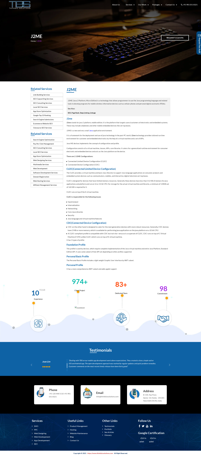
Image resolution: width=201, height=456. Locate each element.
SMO (36, 426)
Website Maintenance (79, 433)
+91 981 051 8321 (190, 4)
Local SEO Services (40, 107)
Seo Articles (109, 432)
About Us (116, 4)
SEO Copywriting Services (43, 99)
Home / (34, 41)
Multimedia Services (41, 164)
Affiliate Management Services (45, 185)
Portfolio (108, 429)
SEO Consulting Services (42, 103)
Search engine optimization (43, 140)
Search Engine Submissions (43, 119)
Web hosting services (41, 181)
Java (91, 130)
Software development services (45, 173)
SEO (36, 444)
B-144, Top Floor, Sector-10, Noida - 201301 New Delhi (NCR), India (153, 398)
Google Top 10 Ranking (42, 115)
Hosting (73, 430)
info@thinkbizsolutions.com (107, 396)
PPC (36, 430)
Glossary (108, 435)
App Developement (42, 440)
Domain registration (41, 177)
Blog (72, 437)
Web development (40, 168)
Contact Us (170, 4)
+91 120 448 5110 (56, 393)
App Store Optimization (42, 111)
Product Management (78, 426)
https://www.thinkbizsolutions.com (100, 453)
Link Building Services (41, 95)
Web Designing (40, 433)
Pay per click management (43, 144)
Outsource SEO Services (42, 128)
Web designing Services (42, 160)
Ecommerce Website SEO (43, 124)
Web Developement (42, 437)
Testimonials (109, 426)
